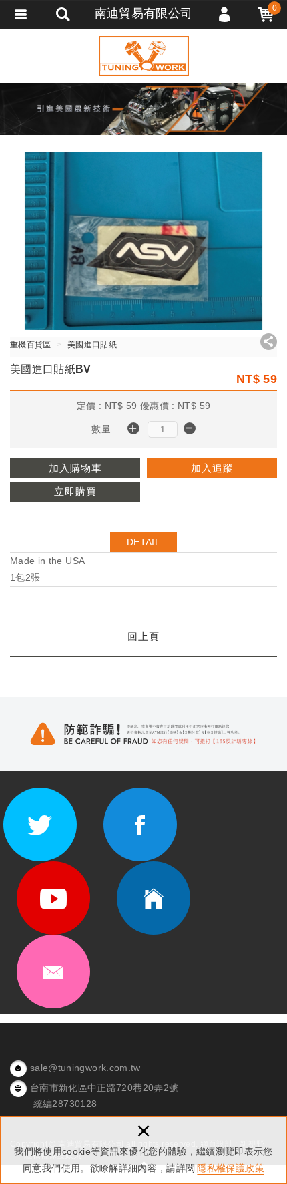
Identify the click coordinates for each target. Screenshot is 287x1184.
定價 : (91, 405)
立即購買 (75, 491)
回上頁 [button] (143, 636)
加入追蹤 (212, 468)
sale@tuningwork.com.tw (85, 1067)
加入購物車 (75, 468)
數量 (101, 429)
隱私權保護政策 (230, 1168)
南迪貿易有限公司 (144, 56)
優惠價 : (159, 405)
